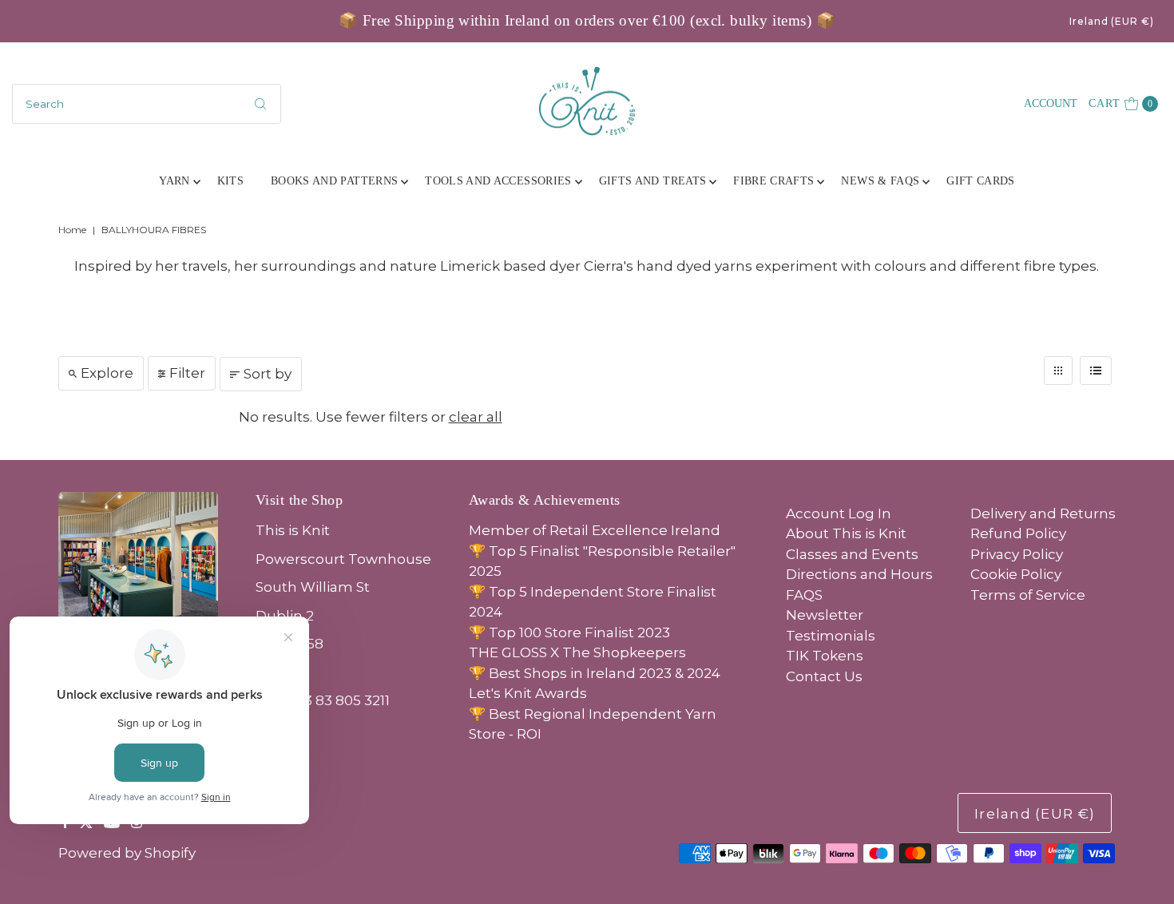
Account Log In (838, 513)
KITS (230, 181)
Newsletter (824, 615)
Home (72, 230)
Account (1050, 103)
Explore (107, 373)
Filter (187, 373)
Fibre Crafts (773, 181)
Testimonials (830, 636)
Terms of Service (1027, 595)
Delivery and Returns (1043, 513)
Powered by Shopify (127, 853)
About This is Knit (846, 533)
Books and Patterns (334, 181)
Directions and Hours (859, 574)
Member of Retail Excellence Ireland (594, 530)
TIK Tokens (824, 656)
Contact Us (824, 676)
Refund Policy (1018, 533)
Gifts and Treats (653, 181)
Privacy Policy (1016, 554)
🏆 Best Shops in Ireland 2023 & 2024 (594, 673)
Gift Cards (980, 181)
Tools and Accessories (498, 181)
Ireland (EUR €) (1111, 21)
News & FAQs (880, 181)
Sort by (268, 374)
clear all (475, 417)
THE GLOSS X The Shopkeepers (577, 652)
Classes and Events (852, 554)
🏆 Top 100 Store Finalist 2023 (569, 632)
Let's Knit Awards (528, 693)
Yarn (174, 181)
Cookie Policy (1015, 574)
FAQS (804, 595)
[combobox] (147, 104)
